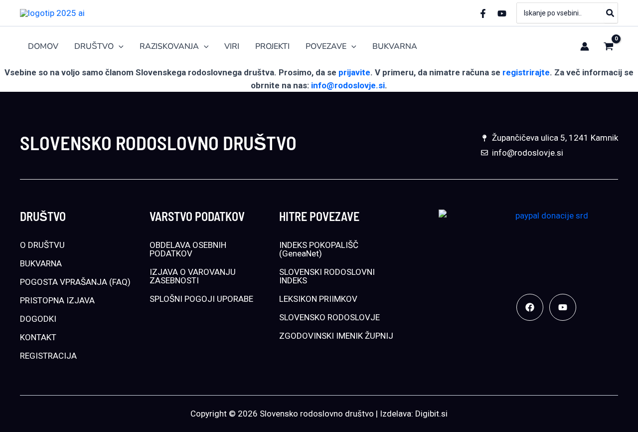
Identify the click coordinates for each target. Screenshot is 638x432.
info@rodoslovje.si (348, 85)
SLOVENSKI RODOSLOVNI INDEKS (327, 276)
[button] (119, 46)
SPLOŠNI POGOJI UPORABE (201, 299)
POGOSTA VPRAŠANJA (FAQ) (75, 282)
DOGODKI (38, 319)
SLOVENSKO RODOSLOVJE (329, 317)
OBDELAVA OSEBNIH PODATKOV (188, 249)
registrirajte (526, 72)
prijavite (354, 72)
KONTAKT (38, 337)
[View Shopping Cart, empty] (608, 46)
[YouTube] (501, 13)
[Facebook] (482, 13)
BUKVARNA (41, 263)
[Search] (610, 13)
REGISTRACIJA (48, 356)
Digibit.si (431, 414)
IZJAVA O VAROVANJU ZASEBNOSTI (193, 276)
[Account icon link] (584, 46)
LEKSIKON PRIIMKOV (318, 299)
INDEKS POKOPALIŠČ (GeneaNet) (318, 249)
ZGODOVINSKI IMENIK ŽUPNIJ (336, 336)
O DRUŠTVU (42, 245)
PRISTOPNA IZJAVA (57, 300)
